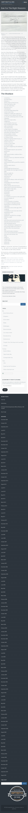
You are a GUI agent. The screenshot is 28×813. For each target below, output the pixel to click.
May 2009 (3, 527)
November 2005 (4, 610)
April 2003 (3, 707)
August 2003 (3, 692)
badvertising (3, 403)
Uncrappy (21, 259)
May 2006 (3, 588)
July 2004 (3, 653)
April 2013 (3, 498)
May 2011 (3, 516)
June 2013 (3, 491)
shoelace (18, 260)
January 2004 (4, 674)
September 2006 (4, 574)
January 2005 (4, 631)
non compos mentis (7, 332)
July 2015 (3, 430)
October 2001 (4, 768)
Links (4, 363)
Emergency (5, 316)
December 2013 (4, 473)
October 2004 (4, 642)
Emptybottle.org (7, 2)
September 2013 (4, 480)
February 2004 (4, 671)
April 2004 (3, 663)
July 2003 (3, 696)
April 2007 (3, 556)
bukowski (9, 260)
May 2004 (3, 660)
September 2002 (4, 728)
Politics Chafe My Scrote (8, 369)
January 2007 (4, 563)
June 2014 (3, 459)
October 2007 (4, 541)
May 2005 (3, 620)
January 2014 (4, 469)
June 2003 (3, 699)
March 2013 (3, 502)
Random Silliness (7, 351)
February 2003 (4, 714)
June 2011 (3, 513)
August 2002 (3, 732)
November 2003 (4, 681)
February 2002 (4, 753)
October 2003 (4, 685)
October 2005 (4, 613)
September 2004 (4, 646)
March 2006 (3, 595)
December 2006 (4, 566)
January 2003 (4, 717)
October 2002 (4, 725)
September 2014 (4, 451)
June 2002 (3, 739)
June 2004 (3, 656)
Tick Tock (3, 399)
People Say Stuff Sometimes (9, 366)
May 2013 (3, 495)
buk (5, 260)
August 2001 (3, 775)
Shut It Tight (3, 412)
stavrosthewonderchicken (14, 33)
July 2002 (3, 735)
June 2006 (3, 584)
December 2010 (4, 523)
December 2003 (4, 678)
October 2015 (4, 423)
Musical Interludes (7, 329)
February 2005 (4, 628)
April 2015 (3, 437)
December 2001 (4, 760)
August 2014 (3, 455)
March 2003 (3, 710)
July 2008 (3, 534)
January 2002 (4, 757)
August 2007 (3, 548)
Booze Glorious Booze (12, 257)
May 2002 (3, 743)
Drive (5, 268)
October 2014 (4, 448)
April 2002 (3, 746)
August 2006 (3, 577)
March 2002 (3, 750)
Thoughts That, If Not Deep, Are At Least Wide (13, 342)
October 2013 (4, 477)
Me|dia (4, 322)
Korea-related (6, 319)
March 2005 (3, 624)
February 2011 (4, 520)
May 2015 (3, 434)
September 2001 (4, 771)
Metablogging (6, 326)
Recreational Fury (7, 335)
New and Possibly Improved (11, 266)
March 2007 (3, 559)
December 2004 (4, 635)
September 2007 (4, 545)
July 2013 (3, 487)
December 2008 (4, 531)
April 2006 (3, 592)
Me (3, 311)
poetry (13, 260)
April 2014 (3, 462)
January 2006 (4, 602)
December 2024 (4, 419)
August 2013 (3, 484)
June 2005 (3, 617)
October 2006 (4, 570)
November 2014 (4, 444)
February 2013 (4, 505)
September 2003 (4, 689)
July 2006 (3, 581)
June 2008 (3, 538)
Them (3, 361)
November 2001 (4, 764)
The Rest (4, 349)
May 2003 (3, 703)
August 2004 (3, 649)
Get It (5, 389)
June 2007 (3, 552)
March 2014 (3, 466)
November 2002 (4, 721)
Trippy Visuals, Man (7, 354)
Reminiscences (6, 339)
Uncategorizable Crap (8, 357)
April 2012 (3, 509)
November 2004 (4, 638)
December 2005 (4, 606)
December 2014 (4, 441)
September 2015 (4, 426)
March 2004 (3, 667)
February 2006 (4, 599)
